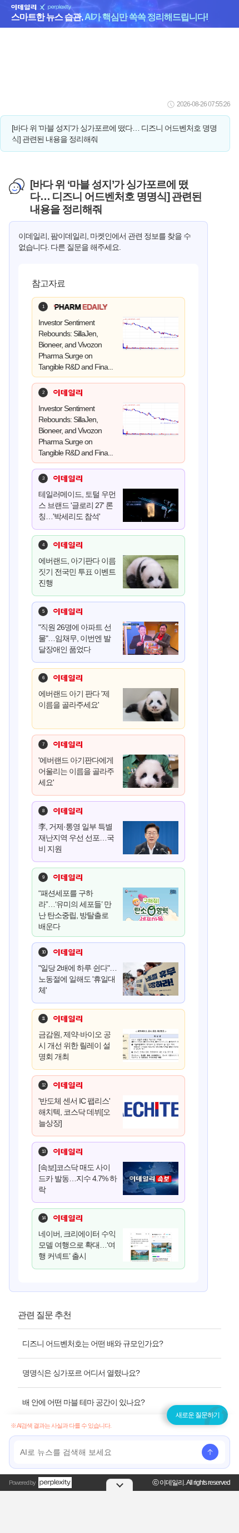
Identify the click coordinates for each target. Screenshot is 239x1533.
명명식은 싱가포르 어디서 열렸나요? (81, 1372)
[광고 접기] (119, 1485)
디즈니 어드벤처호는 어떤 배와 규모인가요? (92, 1343)
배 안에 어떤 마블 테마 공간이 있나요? (83, 1402)
